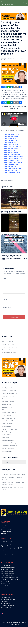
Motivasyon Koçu (6, 607)
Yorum (5, 278)
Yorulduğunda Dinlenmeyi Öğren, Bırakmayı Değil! (11, 212)
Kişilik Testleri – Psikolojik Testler (11, 580)
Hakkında (4, 525)
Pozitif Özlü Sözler (6, 584)
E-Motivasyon (6, 2)
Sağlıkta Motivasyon (8, 448)
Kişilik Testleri (6, 426)
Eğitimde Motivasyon (8, 440)
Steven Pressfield (7, 180)
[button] (23, 3)
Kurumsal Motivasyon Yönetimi (11, 347)
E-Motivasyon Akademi (9, 352)
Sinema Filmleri (6, 437)
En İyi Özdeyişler (7, 432)
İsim (4, 292)
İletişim (3, 527)
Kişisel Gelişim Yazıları (9, 390)
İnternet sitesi (7, 307)
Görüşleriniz (4, 533)
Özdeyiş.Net (4, 601)
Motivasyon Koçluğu (7, 544)
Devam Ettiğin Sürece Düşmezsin (12, 477)
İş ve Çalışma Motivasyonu (10, 443)
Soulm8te (5, 480)
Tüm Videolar (6, 410)
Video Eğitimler (6, 404)
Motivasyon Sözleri (7, 58)
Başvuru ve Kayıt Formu (9, 350)
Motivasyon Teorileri (8, 401)
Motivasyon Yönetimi (8, 396)
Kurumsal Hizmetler (7, 552)
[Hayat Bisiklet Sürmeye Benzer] (14, 222)
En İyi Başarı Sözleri (10, 142)
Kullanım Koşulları (6, 531)
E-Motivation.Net (6, 603)
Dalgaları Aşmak (7, 407)
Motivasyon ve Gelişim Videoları (10, 577)
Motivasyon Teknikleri (8, 399)
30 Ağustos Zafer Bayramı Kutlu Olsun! (13, 474)
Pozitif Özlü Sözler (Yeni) (9, 429)
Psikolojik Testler (7, 423)
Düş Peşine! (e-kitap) (8, 418)
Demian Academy (6, 597)
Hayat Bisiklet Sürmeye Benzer (10, 234)
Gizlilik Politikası (6, 529)
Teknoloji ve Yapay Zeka (9, 445)
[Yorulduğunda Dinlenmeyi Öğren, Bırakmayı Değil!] (14, 199)
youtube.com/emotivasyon (14, 127)
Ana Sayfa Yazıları (7, 388)
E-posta (5, 299)
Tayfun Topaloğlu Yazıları (9, 393)
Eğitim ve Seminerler (8, 344)
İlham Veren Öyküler (8, 421)
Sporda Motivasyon (8, 451)
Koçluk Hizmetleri (7, 341)
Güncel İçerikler (5, 565)
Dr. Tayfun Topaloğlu (7, 605)
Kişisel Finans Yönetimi (9, 412)
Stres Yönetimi (6, 415)
